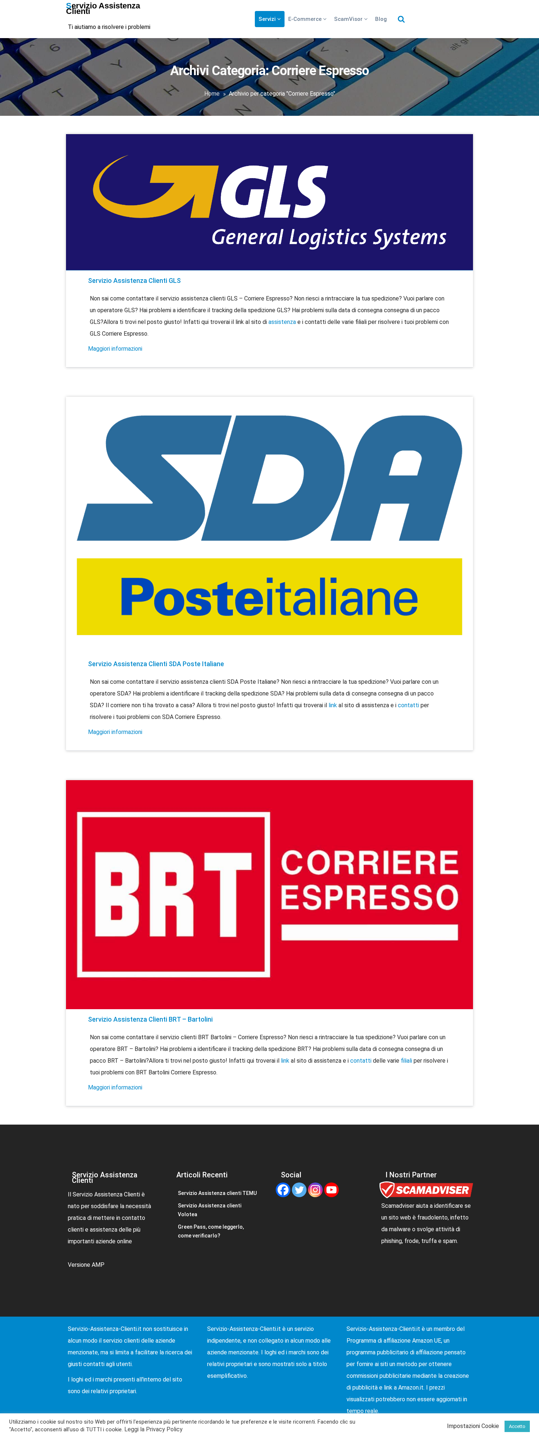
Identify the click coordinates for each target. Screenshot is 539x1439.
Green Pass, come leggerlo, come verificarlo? (211, 1231)
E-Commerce (305, 19)
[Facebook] (283, 1189)
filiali (407, 1060)
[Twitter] (299, 1189)
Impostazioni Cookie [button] (473, 1426)
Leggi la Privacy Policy (153, 1429)
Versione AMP (86, 1264)
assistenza (282, 321)
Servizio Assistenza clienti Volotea (209, 1210)
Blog (381, 19)
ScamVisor (349, 19)
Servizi (267, 19)
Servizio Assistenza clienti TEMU (217, 1193)
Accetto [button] (517, 1426)
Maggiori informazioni (115, 348)
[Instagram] (315, 1189)
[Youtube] (331, 1189)
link (333, 705)
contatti (409, 705)
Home (212, 93)
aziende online (114, 1241)
